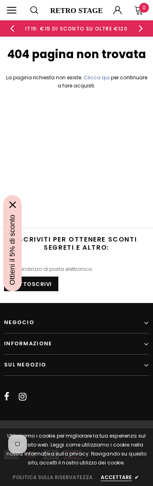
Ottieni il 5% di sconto (12, 249)
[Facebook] (6, 396)
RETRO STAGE (76, 11)
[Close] (12, 204)
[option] (77, 28)
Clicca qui (97, 77)
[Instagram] (23, 396)
